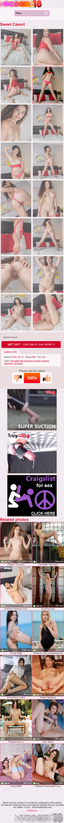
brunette (14, 360)
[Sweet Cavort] (16, 47)
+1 (46, 377)
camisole (18, 363)
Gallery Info (10, 352)
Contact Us (32, 810)
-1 (17, 377)
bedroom (29, 360)
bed (22, 360)
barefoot (8, 363)
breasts (45, 360)
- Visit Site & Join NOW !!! (31, 344)
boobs (37, 360)
